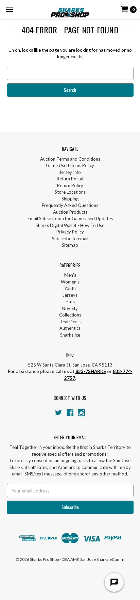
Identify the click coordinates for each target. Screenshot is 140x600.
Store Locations (70, 192)
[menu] (9, 9)
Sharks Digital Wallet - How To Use (70, 225)
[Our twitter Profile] (58, 412)
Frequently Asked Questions (70, 205)
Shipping (70, 198)
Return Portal (70, 178)
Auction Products (70, 212)
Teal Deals (70, 321)
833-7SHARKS (90, 371)
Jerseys (70, 295)
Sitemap (70, 245)
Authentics (70, 328)
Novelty (70, 308)
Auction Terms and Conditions (70, 159)
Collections (70, 315)
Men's (70, 275)
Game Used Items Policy (70, 165)
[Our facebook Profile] (70, 412)
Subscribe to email (70, 238)
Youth (70, 288)
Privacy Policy (70, 231)
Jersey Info (70, 172)
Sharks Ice (70, 335)
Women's (70, 282)
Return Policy (70, 185)
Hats (70, 301)
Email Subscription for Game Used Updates (70, 218)
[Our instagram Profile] (81, 412)
